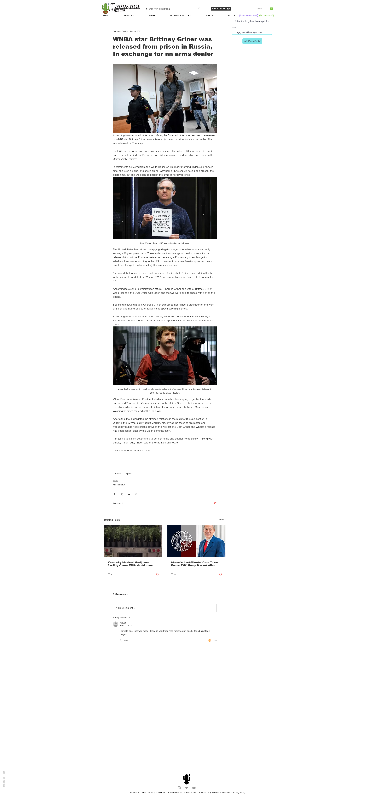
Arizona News (119, 485)
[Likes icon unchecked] (122, 640)
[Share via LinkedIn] (128, 494)
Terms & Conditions (221, 792)
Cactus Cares (190, 792)
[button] (221, 9)
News (115, 480)
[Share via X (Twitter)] (121, 494)
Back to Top (3, 779)
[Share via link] (135, 494)
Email (234, 27)
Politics (118, 473)
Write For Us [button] (147, 792)
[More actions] (215, 31)
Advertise (134, 792)
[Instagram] (179, 788)
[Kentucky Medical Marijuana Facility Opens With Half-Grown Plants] (133, 541)
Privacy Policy (239, 792)
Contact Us (204, 792)
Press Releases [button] (175, 792)
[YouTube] (194, 788)
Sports (129, 473)
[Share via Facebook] (114, 494)
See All (222, 519)
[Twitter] (187, 788)
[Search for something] (199, 8)
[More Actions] (215, 624)
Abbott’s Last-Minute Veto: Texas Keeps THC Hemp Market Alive (195, 564)
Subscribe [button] (160, 792)
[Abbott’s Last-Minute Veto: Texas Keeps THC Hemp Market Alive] (196, 541)
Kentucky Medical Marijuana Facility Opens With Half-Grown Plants (130, 564)
